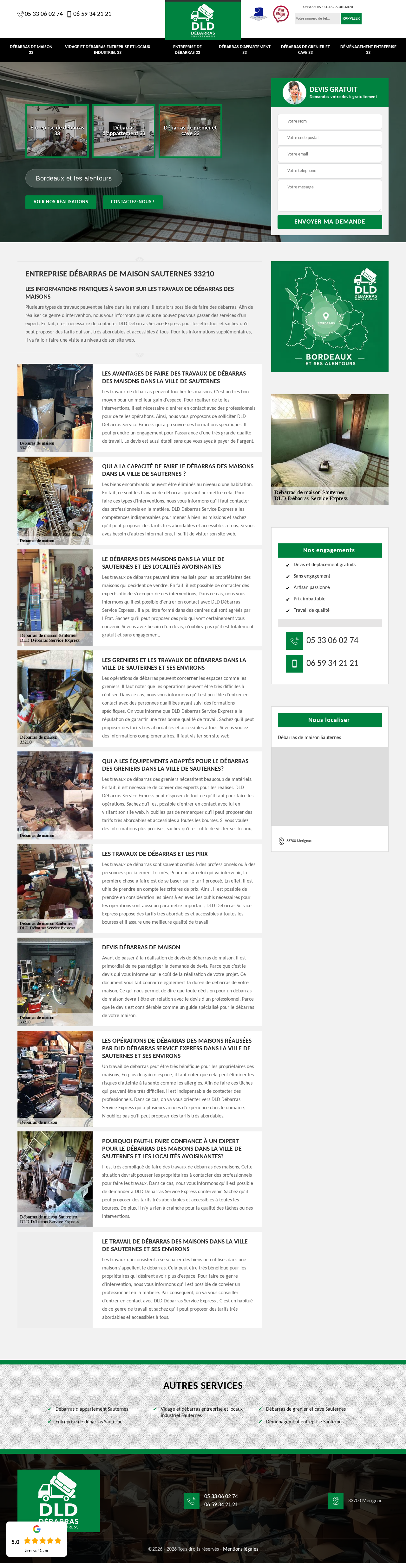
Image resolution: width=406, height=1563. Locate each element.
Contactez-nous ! (133, 202)
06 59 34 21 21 (92, 14)
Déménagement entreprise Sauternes (305, 1422)
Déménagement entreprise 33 (368, 50)
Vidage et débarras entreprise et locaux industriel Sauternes (202, 1413)
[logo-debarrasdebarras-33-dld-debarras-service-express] (203, 20)
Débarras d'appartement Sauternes (92, 1409)
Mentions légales (240, 1549)
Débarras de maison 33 (31, 50)
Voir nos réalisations (61, 202)
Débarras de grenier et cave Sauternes (306, 1409)
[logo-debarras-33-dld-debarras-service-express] (58, 1501)
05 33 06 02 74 (44, 14)
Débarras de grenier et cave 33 (305, 50)
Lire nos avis (37, 1551)
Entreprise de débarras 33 (187, 50)
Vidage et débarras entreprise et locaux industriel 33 (107, 50)
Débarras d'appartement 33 (245, 50)
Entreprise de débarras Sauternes (90, 1422)
